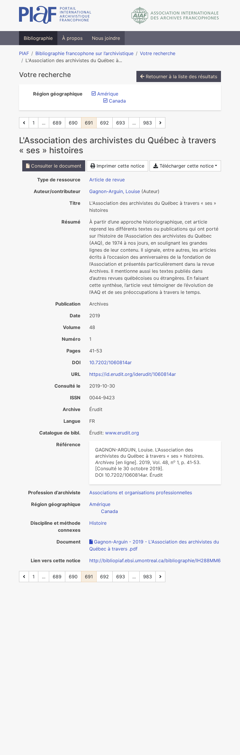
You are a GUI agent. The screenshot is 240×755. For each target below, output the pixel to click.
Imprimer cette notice (119, 166)
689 (57, 123)
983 (147, 123)
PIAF (24, 53)
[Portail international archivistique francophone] (55, 15)
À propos (72, 38)
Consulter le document (55, 166)
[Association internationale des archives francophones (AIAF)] (175, 15)
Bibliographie (38, 38)
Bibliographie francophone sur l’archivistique (84, 53)
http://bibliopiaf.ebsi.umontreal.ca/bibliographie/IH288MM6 (155, 560)
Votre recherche (157, 53)
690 (73, 123)
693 (120, 123)
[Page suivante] (160, 122)
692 (104, 123)
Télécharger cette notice (186, 166)
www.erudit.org (122, 433)
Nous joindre (106, 38)
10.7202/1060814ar (110, 362)
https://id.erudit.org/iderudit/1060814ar (132, 374)
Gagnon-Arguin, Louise (114, 191)
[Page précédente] (24, 122)
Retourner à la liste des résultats (180, 76)
